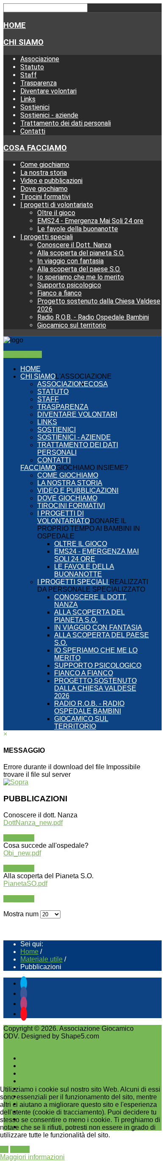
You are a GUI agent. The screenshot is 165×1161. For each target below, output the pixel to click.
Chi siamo (23, 42)
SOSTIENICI (22, 354)
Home (14, 25)
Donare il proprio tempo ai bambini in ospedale (88, 528)
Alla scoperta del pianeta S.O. (80, 253)
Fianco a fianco (59, 293)
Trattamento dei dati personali (65, 123)
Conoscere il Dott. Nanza (74, 245)
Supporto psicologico (69, 285)
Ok (4, 1149)
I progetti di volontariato (56, 205)
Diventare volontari (48, 91)
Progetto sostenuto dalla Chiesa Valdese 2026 (95, 688)
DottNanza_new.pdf (33, 822)
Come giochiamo (44, 165)
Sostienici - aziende (49, 115)
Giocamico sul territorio (71, 325)
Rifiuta (20, 1149)
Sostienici (35, 107)
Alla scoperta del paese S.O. (79, 269)
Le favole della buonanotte (77, 229)
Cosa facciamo (35, 148)
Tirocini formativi (45, 197)
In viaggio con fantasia (70, 261)
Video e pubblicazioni (51, 181)
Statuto (32, 67)
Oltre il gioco (56, 213)
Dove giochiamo (44, 189)
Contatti (32, 131)
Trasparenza (38, 83)
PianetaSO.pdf (25, 883)
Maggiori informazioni (32, 1157)
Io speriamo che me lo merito (80, 277)
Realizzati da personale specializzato (92, 585)
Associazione (39, 59)
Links (28, 99)
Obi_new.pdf (22, 853)
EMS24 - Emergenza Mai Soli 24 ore (90, 221)
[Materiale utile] (15, 782)
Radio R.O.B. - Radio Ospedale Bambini (93, 317)
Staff (28, 75)
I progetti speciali (46, 237)
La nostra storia (43, 173)
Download (18, 837)
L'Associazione (83, 376)
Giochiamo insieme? (92, 467)
